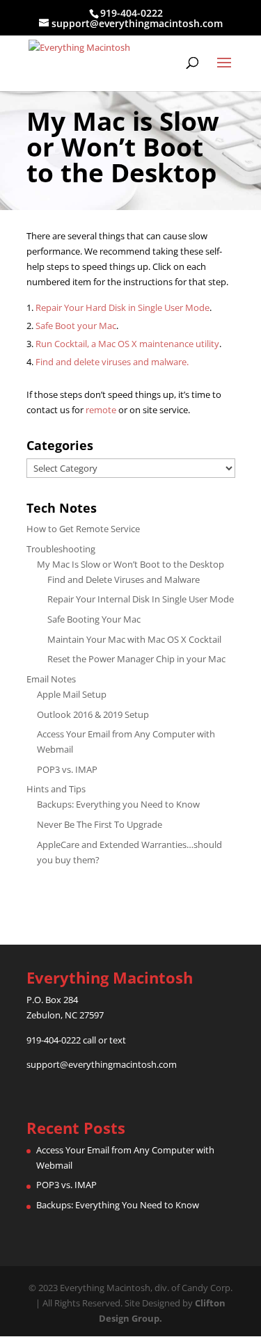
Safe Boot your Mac (75, 325)
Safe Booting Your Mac (94, 619)
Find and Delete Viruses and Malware (123, 579)
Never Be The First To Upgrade (99, 824)
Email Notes (51, 679)
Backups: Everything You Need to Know (117, 1205)
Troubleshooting (60, 549)
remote (101, 409)
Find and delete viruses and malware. (112, 361)
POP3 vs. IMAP (67, 769)
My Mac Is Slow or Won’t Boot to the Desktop (130, 564)
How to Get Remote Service (83, 528)
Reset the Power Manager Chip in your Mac (136, 659)
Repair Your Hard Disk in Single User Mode (122, 307)
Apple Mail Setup (71, 694)
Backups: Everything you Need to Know (118, 804)
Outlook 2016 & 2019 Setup (93, 714)
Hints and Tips (56, 789)
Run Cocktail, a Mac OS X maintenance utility (127, 343)
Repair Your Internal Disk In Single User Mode (140, 599)
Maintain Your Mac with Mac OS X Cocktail (134, 639)
